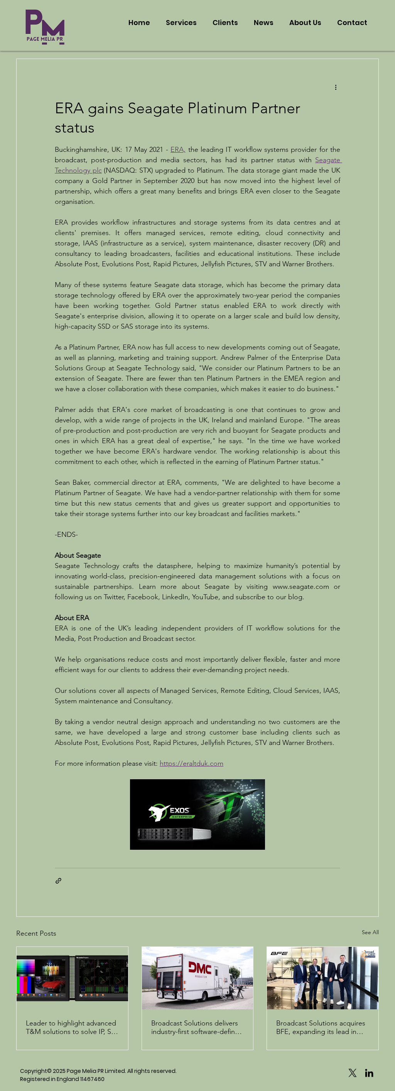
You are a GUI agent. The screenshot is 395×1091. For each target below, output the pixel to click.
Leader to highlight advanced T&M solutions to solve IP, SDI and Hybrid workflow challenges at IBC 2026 (72, 1027)
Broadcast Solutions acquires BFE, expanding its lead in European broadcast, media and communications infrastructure (320, 1027)
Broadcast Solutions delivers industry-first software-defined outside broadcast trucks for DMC (197, 1027)
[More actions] (335, 86)
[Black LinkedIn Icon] (369, 1073)
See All (370, 932)
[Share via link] (58, 880)
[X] (352, 1073)
